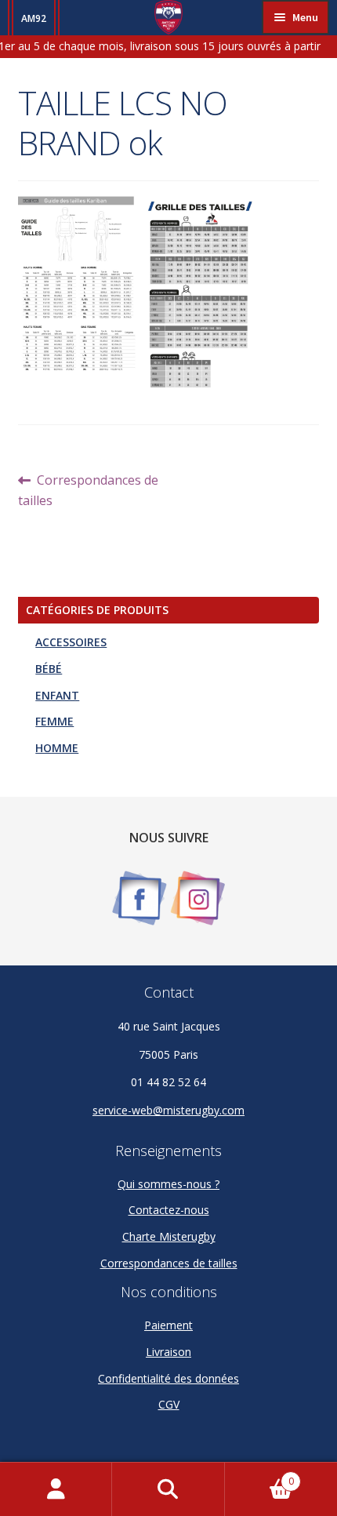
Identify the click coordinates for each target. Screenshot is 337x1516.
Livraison (168, 1351)
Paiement (168, 1325)
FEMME (54, 721)
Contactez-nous (169, 1209)
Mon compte (56, 1489)
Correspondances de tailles (88, 490)
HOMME (56, 747)
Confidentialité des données (168, 1378)
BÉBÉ (48, 668)
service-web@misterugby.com (168, 1110)
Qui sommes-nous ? (168, 1183)
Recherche (168, 1489)
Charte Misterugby (169, 1236)
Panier (259, 1475)
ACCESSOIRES (71, 641)
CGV (168, 1404)
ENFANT (57, 695)
